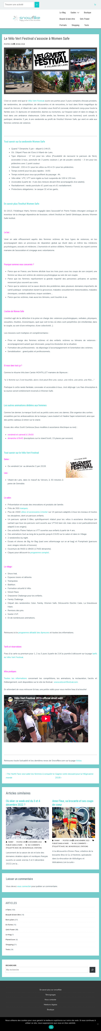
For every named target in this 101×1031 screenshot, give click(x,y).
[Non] (97, 1024)
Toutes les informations (15, 678)
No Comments (34, 845)
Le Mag (62, 12)
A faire (19, 845)
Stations (38, 848)
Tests (86, 25)
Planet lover (10, 939)
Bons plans (10, 919)
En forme (9, 924)
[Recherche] (37, 5)
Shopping (75, 25)
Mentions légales (50, 1004)
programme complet (39, 552)
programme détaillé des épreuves (33, 632)
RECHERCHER (11, 965)
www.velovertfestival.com (65, 682)
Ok (51, 1027)
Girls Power (85, 19)
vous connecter (24, 886)
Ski (20, 848)
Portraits (63, 25)
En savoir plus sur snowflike (50, 990)
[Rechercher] (92, 970)
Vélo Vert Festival (36, 100)
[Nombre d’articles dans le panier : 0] (95, 5)
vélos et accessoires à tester (34, 512)
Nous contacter (50, 999)
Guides (73, 12)
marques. (24, 508)
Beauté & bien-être (67, 19)
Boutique (87, 12)
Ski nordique (27, 848)
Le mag (8, 934)
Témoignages (50, 995)
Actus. (79, 760)
